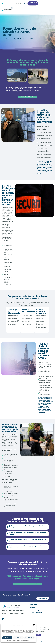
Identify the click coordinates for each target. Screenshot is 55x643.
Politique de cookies (11, 640)
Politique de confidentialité (23, 640)
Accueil (5, 39)
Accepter (7, 637)
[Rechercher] (24, 3)
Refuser (18, 637)
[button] (34, 625)
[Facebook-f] (3, 619)
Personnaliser (29, 637)
